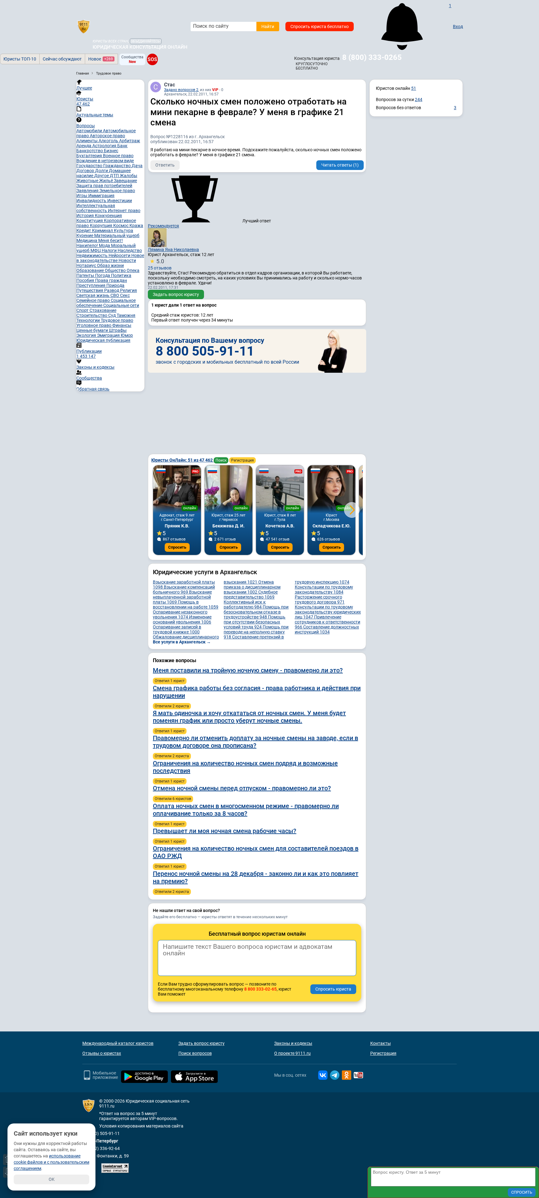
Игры (82, 195)
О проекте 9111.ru (292, 1053)
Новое (100, 58)
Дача (137, 165)
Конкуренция (108, 215)
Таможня (126, 315)
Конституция (90, 220)
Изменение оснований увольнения (182, 619)
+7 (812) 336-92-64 (101, 1148)
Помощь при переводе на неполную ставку (256, 631)
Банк (122, 145)
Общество (116, 270)
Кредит (84, 230)
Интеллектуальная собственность (95, 208)
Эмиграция (109, 335)
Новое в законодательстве (110, 258)
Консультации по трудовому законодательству (324, 589)
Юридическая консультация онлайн (140, 47)
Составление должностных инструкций (327, 629)
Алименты (87, 140)
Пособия (85, 280)
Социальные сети (121, 305)
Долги (102, 170)
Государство (89, 165)
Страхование (103, 310)
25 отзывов (160, 264)
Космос (121, 225)
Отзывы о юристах (101, 1053)
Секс (125, 295)
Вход (458, 26)
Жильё (106, 180)
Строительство (92, 315)
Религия (128, 290)
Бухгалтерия (89, 155)
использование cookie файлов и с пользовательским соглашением (51, 1162)
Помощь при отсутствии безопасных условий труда (254, 621)
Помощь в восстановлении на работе (185, 604)
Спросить (177, 547)
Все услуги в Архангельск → (182, 641)
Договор (85, 170)
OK (52, 1179)
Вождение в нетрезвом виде (105, 160)
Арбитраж (129, 140)
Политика (121, 275)
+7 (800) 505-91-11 (101, 1133)
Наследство (130, 250)
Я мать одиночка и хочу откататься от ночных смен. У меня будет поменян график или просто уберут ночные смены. (249, 716)
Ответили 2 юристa (172, 706)
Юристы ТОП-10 (19, 58)
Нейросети (120, 255)
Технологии (88, 320)
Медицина (87, 240)
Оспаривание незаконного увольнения (180, 614)
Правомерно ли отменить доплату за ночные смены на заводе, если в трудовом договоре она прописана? (255, 741)
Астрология (104, 145)
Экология (86, 335)
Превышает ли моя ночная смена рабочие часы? (224, 831)
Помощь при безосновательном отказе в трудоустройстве (256, 611)
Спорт (83, 310)
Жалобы (128, 175)
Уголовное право (94, 325)
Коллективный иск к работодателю (245, 604)
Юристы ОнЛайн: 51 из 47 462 (182, 460)
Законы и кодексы (293, 1043)
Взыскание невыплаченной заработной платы (182, 596)
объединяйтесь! (146, 41)
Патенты (85, 275)
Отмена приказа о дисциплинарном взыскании (252, 587)
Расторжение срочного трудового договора (320, 599)
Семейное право (93, 300)
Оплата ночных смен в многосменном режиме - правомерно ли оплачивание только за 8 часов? (246, 809)
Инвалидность (91, 200)
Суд (112, 315)
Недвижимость (92, 255)
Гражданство (117, 165)
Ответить (165, 164)
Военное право (118, 155)
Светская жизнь (93, 295)
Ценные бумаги (92, 330)
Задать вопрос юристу (176, 294)
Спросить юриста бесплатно (319, 26)
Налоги (110, 250)
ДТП (115, 175)
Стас (169, 85)
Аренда (84, 145)
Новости (127, 260)
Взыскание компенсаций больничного (184, 589)
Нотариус (86, 265)
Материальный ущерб (116, 235)
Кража (136, 225)
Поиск (221, 460)
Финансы (121, 325)
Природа (115, 285)
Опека (133, 270)
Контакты (380, 1043)
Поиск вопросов (195, 1053)
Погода (103, 275)
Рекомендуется (163, 225)
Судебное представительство (251, 594)
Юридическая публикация (103, 340)
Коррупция (101, 225)
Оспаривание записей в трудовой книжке (177, 629)
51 (413, 88)
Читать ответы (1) (340, 164)
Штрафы (118, 330)
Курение (85, 235)
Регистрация (242, 460)
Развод (112, 290)
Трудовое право (117, 320)
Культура (123, 230)
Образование (90, 270)
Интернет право (124, 210)
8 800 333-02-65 (260, 989)
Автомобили (89, 130)
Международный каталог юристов (117, 1043)
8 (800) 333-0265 (372, 57)
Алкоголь (109, 140)
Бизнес (111, 150)
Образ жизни (110, 265)
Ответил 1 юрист (170, 681)
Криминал (103, 230)
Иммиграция (101, 195)
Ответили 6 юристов (173, 799)
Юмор (127, 335)
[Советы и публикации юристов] (83, 26)
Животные (87, 180)
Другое (102, 175)
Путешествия (90, 290)
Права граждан (111, 280)
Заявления (88, 190)
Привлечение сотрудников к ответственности (327, 621)
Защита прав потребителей (104, 185)
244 (418, 99)
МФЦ (96, 250)
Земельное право (117, 190)
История (85, 215)
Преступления (91, 285)
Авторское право (107, 135)
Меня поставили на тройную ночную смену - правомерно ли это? (248, 670)
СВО (115, 295)
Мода (105, 245)
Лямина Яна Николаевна (173, 249)
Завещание (125, 180)
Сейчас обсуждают (62, 58)
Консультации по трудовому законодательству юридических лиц (328, 611)
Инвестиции (119, 200)
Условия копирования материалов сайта (141, 1125)
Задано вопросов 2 (181, 90)
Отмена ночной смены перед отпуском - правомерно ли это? (242, 788)
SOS (152, 59)
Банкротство (90, 150)
